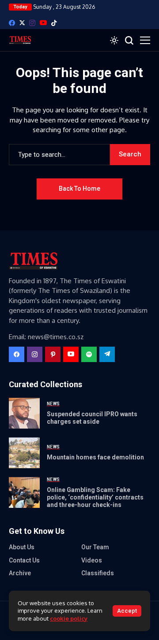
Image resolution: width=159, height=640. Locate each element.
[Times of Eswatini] (20, 40)
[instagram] (32, 23)
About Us (21, 547)
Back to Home (79, 188)
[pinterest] (53, 354)
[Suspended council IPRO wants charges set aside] (24, 413)
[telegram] (107, 354)
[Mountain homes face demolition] (24, 452)
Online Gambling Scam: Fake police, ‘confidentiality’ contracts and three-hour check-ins (95, 497)
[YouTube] (43, 22)
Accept (127, 610)
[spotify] (89, 354)
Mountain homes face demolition (95, 457)
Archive (20, 573)
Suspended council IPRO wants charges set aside (92, 418)
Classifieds (97, 573)
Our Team (95, 547)
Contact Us (24, 560)
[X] (22, 22)
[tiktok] (54, 23)
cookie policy (68, 618)
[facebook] (12, 23)
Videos (91, 560)
